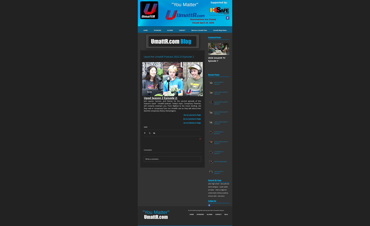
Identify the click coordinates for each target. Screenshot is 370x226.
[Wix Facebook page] (227, 18)
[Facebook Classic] (209, 205)
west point (221, 196)
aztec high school (213, 184)
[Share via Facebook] (145, 133)
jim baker (211, 190)
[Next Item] (226, 48)
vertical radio (212, 196)
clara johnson (224, 184)
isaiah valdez (223, 187)
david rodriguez (213, 187)
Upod (145, 127)
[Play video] (172, 79)
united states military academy (218, 193)
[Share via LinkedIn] (154, 133)
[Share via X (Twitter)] (149, 133)
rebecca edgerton (221, 190)
